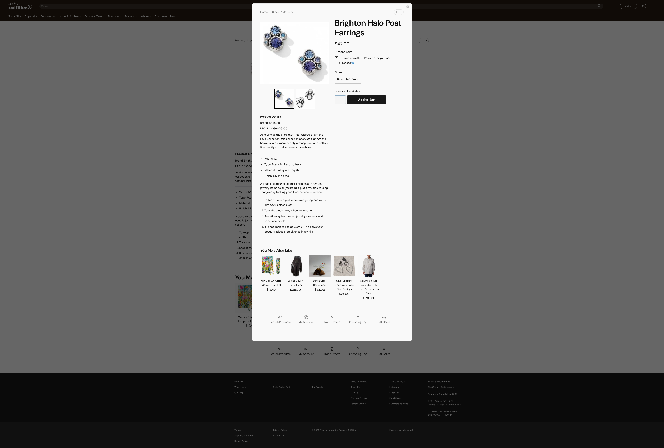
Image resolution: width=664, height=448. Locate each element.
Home (264, 12)
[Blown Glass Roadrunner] (320, 266)
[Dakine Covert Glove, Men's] (295, 266)
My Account (306, 322)
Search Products (280, 322)
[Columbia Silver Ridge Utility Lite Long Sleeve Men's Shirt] (368, 266)
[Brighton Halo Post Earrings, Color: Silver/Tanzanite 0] (284, 99)
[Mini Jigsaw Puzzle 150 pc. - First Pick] (271, 266)
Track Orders (332, 322)
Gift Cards (383, 322)
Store (275, 12)
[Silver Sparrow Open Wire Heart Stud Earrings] (344, 266)
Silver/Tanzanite (347, 79)
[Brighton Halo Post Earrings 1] (305, 99)
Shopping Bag (358, 322)
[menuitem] (396, 12)
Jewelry (288, 12)
